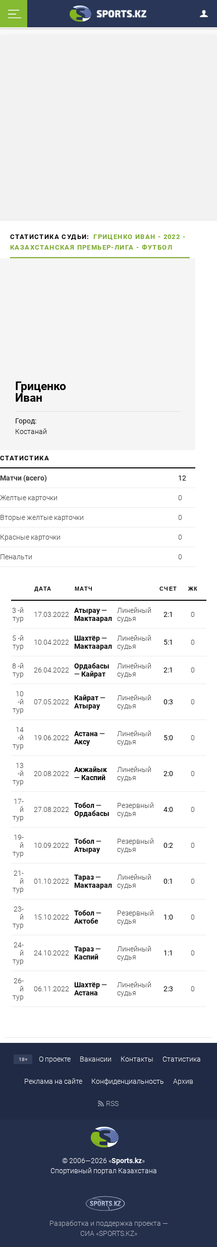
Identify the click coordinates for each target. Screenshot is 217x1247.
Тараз (84, 877)
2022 (172, 237)
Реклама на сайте (53, 1081)
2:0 (168, 774)
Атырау (87, 610)
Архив (183, 1081)
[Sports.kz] (108, 13)
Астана (86, 734)
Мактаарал (93, 618)
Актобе (86, 921)
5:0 (168, 738)
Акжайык (90, 769)
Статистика (181, 1059)
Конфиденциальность (127, 1081)
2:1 (168, 614)
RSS (112, 1103)
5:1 (168, 642)
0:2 (168, 845)
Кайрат (93, 674)
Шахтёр (87, 638)
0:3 (168, 702)
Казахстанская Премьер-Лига (72, 247)
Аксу (82, 742)
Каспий (93, 778)
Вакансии (96, 1059)
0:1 (168, 881)
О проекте (55, 1059)
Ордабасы (92, 666)
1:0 (168, 917)
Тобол (84, 805)
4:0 (168, 809)
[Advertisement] (108, 127)
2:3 (168, 989)
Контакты (137, 1059)
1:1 (168, 953)
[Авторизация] (207, 12)
